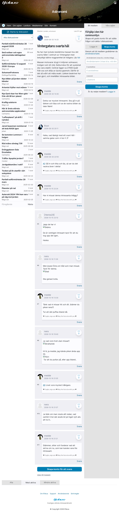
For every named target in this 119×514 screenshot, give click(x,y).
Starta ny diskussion (19, 32)
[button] (79, 38)
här (78, 57)
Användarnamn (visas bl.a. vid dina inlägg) (100, 57)
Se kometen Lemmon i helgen (12, 136)
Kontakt (53, 25)
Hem (9, 25)
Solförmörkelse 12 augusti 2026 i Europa (14, 65)
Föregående (7, 204)
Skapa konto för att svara (59, 469)
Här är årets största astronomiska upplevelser (14, 109)
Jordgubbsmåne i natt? (12, 164)
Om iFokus (44, 494)
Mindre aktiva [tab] (50, 482)
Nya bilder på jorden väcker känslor (14, 79)
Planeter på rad (9, 188)
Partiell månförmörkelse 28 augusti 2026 (14, 45)
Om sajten (17, 25)
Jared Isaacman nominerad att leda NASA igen (14, 127)
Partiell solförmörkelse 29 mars (13, 180)
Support (53, 494)
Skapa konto (101, 87)
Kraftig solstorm (9, 102)
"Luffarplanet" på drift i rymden (12, 118)
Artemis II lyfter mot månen (14, 87)
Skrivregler (75, 494)
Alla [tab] (11, 482)
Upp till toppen (43, 475)
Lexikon (27, 25)
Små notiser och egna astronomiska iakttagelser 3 (14, 55)
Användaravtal (63, 494)
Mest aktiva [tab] (31, 482)
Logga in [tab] (93, 46)
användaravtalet (92, 53)
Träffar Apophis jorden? (13, 158)
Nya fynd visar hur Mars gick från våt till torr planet (15, 94)
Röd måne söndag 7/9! (12, 143)
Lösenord (90, 76)
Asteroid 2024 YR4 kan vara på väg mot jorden (15, 195)
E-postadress (91, 67)
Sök (46, 25)
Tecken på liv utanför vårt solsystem (13, 172)
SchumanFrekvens (10, 72)
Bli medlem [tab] (93, 25)
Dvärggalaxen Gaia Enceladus (10, 150)
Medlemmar (37, 25)
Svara (79, 82)
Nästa (30, 204)
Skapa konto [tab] (109, 47)
